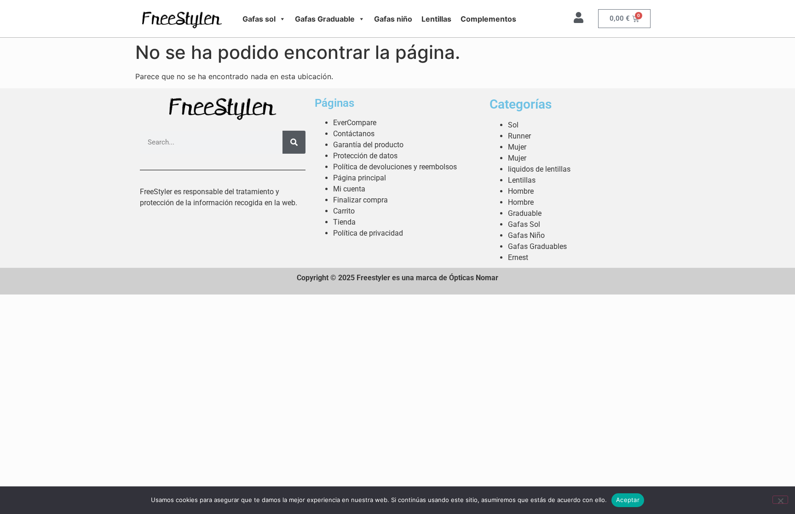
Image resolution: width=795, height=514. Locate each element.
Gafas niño (393, 18)
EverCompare (354, 122)
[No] (780, 500)
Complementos (488, 18)
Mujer (517, 147)
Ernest (518, 257)
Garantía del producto (368, 144)
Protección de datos (365, 155)
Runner (519, 136)
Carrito (344, 211)
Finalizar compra (360, 200)
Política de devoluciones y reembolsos (395, 166)
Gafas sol (259, 18)
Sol (513, 125)
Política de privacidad (368, 233)
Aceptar (627, 499)
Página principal (359, 177)
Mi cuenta (349, 189)
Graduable (525, 213)
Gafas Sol (524, 224)
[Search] (293, 142)
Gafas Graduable (325, 18)
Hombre (521, 191)
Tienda (344, 222)
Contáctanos (353, 133)
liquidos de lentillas (539, 169)
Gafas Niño (526, 235)
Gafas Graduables (537, 246)
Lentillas (436, 18)
